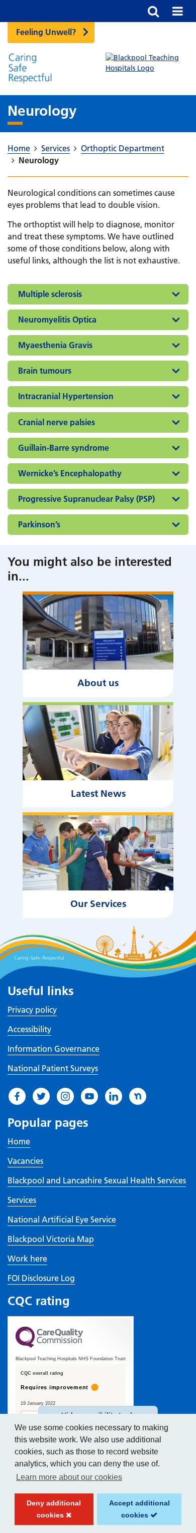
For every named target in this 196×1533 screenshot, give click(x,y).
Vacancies (25, 1161)
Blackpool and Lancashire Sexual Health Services (97, 1180)
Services (55, 148)
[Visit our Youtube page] (89, 1096)
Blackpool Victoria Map (51, 1239)
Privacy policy (32, 1010)
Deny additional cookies (48, 1512)
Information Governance (54, 1049)
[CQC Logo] (49, 1345)
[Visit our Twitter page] (41, 1096)
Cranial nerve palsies (56, 422)
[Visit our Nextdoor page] (137, 1096)
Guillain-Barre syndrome (63, 448)
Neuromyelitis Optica (57, 320)
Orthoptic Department (122, 148)
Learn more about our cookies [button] (69, 1477)
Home (19, 148)
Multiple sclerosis (50, 294)
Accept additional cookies (133, 1512)
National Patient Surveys (53, 1068)
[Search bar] (153, 11)
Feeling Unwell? (46, 32)
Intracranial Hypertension (66, 396)
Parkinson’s (39, 524)
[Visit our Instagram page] (65, 1096)
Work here (27, 1259)
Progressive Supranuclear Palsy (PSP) (86, 499)
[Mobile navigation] (177, 11)
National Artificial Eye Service (62, 1219)
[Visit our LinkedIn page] (113, 1096)
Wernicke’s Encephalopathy (70, 473)
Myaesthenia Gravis (55, 345)
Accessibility (29, 1029)
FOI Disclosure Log (41, 1278)
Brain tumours (44, 371)
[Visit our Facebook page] (17, 1096)
